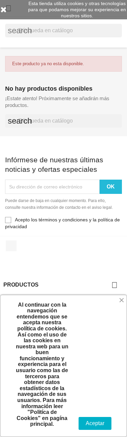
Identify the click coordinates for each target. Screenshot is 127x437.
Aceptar (95, 423)
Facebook (11, 245)
